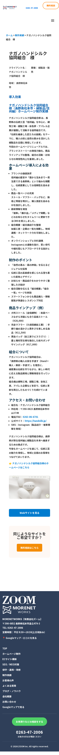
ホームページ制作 (11, 653)
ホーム (9, 35)
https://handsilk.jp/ (36, 420)
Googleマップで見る (13, 707)
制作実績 (19, 35)
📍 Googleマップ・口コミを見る (19, 638)
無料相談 (51, 5)
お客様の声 (8, 680)
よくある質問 (9, 685)
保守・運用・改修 (11, 669)
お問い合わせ (9, 701)
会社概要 (6, 696)
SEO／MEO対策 (10, 664)
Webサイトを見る (29, 513)
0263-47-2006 (15, 627)
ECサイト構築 (9, 659)
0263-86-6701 (30, 416)
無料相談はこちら (29, 547)
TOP (4, 648)
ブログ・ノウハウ (11, 691)
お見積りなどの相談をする (29, 721)
